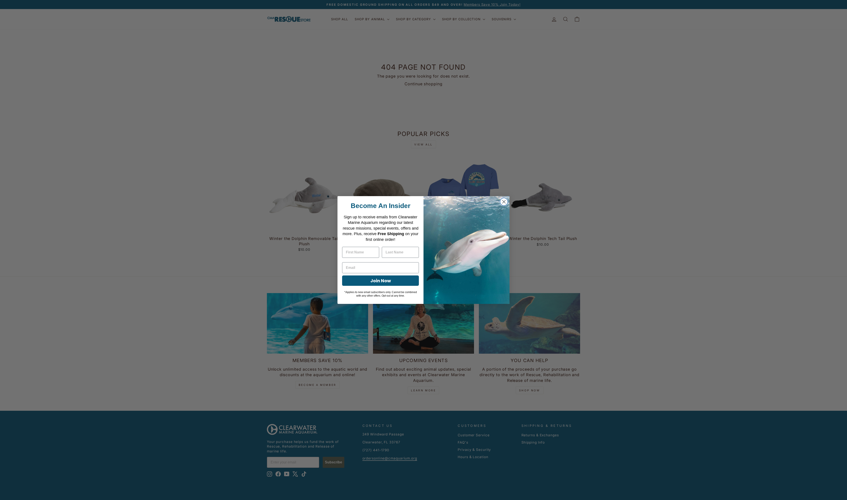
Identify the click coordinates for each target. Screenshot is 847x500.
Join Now (380, 281)
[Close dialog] (504, 202)
